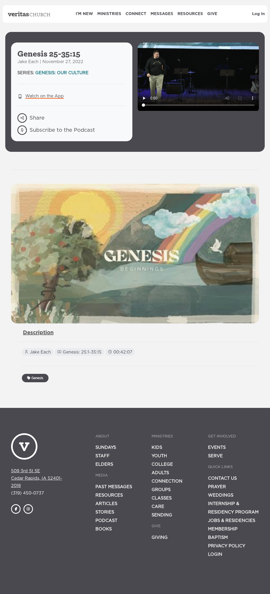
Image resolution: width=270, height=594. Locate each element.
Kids (157, 447)
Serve (215, 456)
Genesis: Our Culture (62, 73)
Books (103, 529)
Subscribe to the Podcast (62, 130)
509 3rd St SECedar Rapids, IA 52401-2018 (36, 478)
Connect (136, 14)
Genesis (36, 378)
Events (217, 447)
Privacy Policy (226, 546)
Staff (102, 456)
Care (158, 507)
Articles (106, 504)
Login (215, 554)
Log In (258, 14)
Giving (160, 537)
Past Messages (113, 487)
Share (37, 118)
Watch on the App (44, 96)
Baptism (218, 537)
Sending (162, 515)
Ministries (109, 14)
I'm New (84, 14)
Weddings (220, 495)
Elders (104, 464)
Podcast (106, 520)
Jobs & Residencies (231, 520)
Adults (160, 473)
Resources (190, 14)
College (162, 464)
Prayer (217, 487)
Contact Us (222, 478)
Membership (223, 529)
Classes (162, 498)
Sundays (105, 447)
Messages (162, 14)
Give (212, 14)
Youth (159, 456)
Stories (104, 512)
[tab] (38, 332)
